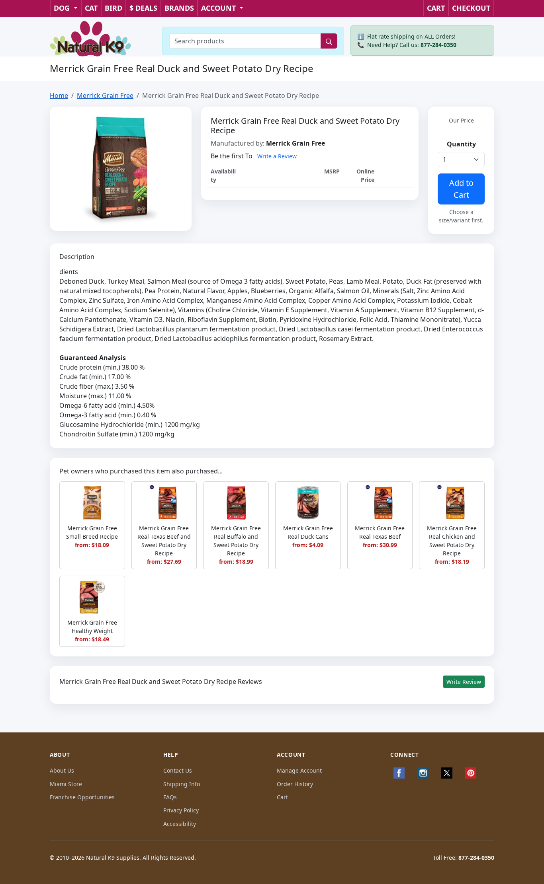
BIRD (113, 8)
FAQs (170, 797)
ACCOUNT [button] (219, 8)
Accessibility (179, 824)
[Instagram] (423, 773)
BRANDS (179, 8)
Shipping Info (181, 784)
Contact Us (177, 770)
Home (59, 95)
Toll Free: (463, 857)
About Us (62, 770)
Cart (282, 797)
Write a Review (277, 156)
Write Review (463, 681)
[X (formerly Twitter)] (447, 773)
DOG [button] (63, 8)
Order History (295, 784)
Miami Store (66, 784)
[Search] (329, 41)
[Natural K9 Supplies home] (91, 37)
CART (436, 8)
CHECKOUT (471, 8)
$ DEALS (143, 8)
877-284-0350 (438, 45)
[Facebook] (399, 773)
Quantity (461, 144)
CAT (91, 8)
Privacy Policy (181, 810)
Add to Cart (461, 188)
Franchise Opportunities (82, 797)
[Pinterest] (470, 773)
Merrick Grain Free (105, 95)
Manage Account (299, 770)
